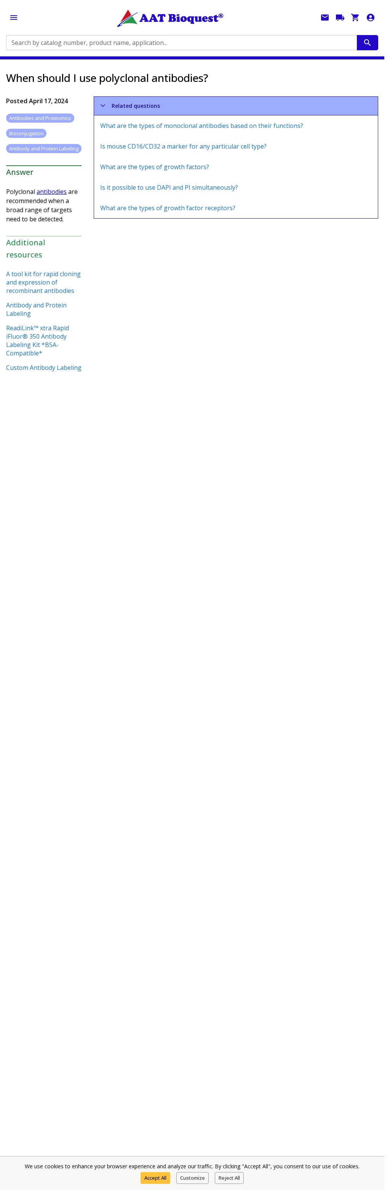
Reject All (229, 1177)
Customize (192, 1177)
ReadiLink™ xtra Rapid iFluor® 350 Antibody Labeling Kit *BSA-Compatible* (37, 340)
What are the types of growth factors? (154, 167)
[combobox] (180, 42)
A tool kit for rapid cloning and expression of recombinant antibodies (43, 282)
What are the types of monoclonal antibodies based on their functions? (201, 126)
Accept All (155, 1177)
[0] (355, 17)
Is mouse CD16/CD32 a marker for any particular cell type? (183, 146)
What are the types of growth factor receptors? (167, 208)
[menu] (13, 17)
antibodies (52, 191)
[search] (367, 42)
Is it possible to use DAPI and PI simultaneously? (169, 187)
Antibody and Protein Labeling (36, 309)
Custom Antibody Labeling (44, 367)
